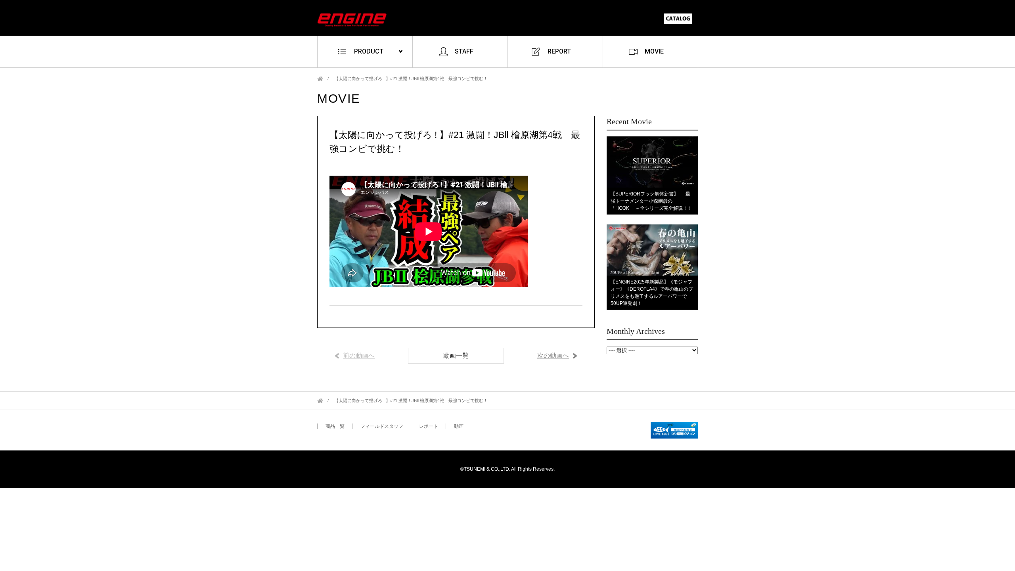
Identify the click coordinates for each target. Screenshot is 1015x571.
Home (320, 79)
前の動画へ (359, 355)
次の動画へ (553, 355)
